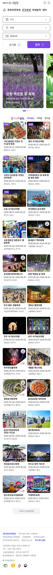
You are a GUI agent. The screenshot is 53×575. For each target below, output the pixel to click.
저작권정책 (26, 537)
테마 (44, 9)
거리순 (39, 118)
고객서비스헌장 (39, 537)
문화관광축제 (14, 9)
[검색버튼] (49, 2)
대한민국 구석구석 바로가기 (10, 3)
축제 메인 (4, 9)
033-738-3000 (14, 549)
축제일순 (31, 118)
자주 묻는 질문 (40, 540)
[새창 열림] (5, 566)
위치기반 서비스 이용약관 (28, 534)
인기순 (47, 118)
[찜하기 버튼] (44, 2)
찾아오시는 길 (27, 540)
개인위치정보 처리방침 (11, 537)
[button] (24, 110)
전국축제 (26, 9)
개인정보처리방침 (9, 534)
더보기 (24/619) (26, 511)
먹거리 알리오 (18, 118)
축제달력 (36, 9)
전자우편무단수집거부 (11, 540)
